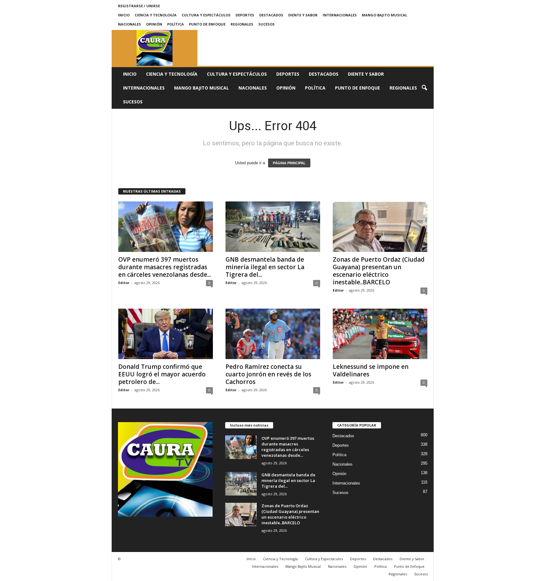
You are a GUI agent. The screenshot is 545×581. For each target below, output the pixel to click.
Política (175, 24)
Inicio (124, 15)
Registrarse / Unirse (139, 5)
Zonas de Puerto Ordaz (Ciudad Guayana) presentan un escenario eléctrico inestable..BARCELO (379, 270)
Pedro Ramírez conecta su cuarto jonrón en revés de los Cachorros (268, 374)
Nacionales (129, 24)
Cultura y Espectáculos (206, 15)
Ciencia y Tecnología (156, 15)
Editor (123, 282)
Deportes (245, 15)
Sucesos (266, 24)
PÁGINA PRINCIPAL (289, 163)
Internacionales (340, 15)
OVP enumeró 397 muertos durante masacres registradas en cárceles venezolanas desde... (164, 267)
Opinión (154, 24)
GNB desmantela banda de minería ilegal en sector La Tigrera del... (265, 267)
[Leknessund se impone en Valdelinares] (380, 334)
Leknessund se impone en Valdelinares (370, 370)
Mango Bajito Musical (384, 15)
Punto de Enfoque (207, 24)
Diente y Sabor (303, 15)
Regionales (242, 24)
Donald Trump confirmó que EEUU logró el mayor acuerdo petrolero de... (162, 374)
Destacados (271, 15)
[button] (424, 88)
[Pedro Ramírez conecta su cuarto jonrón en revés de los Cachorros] (273, 334)
